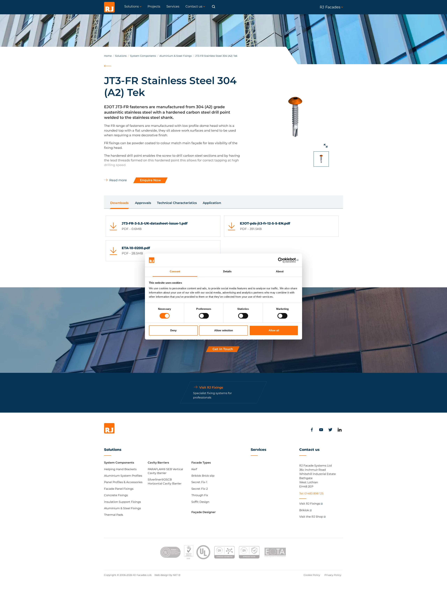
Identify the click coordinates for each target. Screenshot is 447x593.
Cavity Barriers (158, 462)
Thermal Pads (113, 514)
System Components (143, 55)
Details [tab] (227, 271)
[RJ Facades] (109, 7)
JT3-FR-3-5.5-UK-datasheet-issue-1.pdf (155, 223)
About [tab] (280, 271)
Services (258, 449)
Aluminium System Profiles (123, 475)
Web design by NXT (166, 575)
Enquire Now (150, 180)
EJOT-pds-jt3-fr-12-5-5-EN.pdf (265, 223)
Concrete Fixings (116, 495)
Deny (173, 330)
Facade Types (201, 462)
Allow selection (223, 330)
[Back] (108, 70)
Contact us (309, 449)
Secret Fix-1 (199, 482)
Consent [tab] (175, 271)
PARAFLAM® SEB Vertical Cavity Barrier (165, 471)
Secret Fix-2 (199, 488)
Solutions (121, 55)
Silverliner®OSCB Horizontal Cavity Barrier (164, 481)
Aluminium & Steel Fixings (175, 55)
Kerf (194, 469)
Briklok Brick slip (202, 475)
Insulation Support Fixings (122, 502)
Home (108, 55)
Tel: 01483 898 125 (311, 493)
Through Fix (199, 495)
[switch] (204, 316)
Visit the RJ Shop (311, 516)
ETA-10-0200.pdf (136, 248)
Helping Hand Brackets (120, 469)
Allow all (274, 330)
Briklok (304, 510)
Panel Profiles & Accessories (123, 482)
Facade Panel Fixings (118, 488)
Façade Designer (203, 512)
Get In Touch (222, 349)
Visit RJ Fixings (309, 503)
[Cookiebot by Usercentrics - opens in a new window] (283, 260)
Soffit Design (200, 502)
